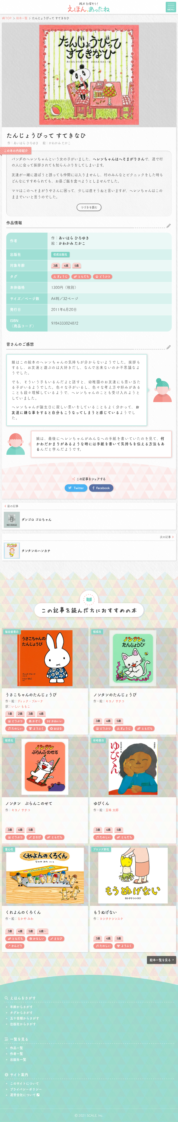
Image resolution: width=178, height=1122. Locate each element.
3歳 (55, 265)
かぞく (36, 721)
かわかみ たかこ (72, 243)
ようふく (38, 728)
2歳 (20, 713)
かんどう (16, 945)
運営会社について (23, 1094)
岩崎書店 (98, 740)
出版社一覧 (18, 1059)
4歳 (66, 265)
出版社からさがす (23, 1024)
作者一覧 (16, 1053)
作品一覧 (16, 1048)
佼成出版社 (60, 254)
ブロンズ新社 (101, 849)
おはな (58, 728)
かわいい (56, 721)
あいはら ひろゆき (74, 238)
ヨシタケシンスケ (111, 918)
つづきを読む (89, 207)
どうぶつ (104, 276)
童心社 (9, 849)
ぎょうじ (62, 276)
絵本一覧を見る (160, 960)
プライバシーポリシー (26, 1089)
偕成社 (97, 631)
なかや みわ (25, 918)
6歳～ (42, 931)
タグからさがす (21, 1012)
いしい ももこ (20, 706)
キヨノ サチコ (114, 701)
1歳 (10, 713)
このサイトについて (24, 1083)
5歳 (76, 265)
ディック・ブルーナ (30, 701)
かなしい (38, 938)
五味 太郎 (111, 810)
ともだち (83, 276)
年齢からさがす (21, 1006)
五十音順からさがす (24, 1018)
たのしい (16, 728)
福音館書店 (12, 631)
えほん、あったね (89, 7)
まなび (36, 837)
